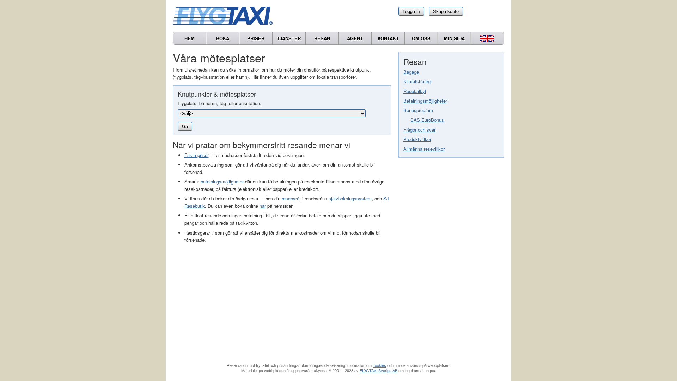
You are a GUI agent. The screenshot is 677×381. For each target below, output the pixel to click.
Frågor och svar (419, 129)
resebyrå (290, 198)
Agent (355, 38)
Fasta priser (196, 155)
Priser (255, 38)
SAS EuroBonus (427, 119)
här (263, 205)
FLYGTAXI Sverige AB (378, 370)
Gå (185, 126)
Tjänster (289, 38)
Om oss (421, 38)
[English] (487, 38)
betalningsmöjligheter (222, 181)
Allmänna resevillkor (424, 148)
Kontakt (388, 38)
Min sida (454, 38)
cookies (379, 365)
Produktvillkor (417, 139)
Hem (189, 38)
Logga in (411, 11)
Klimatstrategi (417, 81)
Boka (222, 38)
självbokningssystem (350, 198)
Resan (322, 38)
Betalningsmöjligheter (425, 100)
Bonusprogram (418, 110)
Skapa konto (446, 11)
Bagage (411, 71)
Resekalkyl (414, 91)
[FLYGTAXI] (226, 16)
